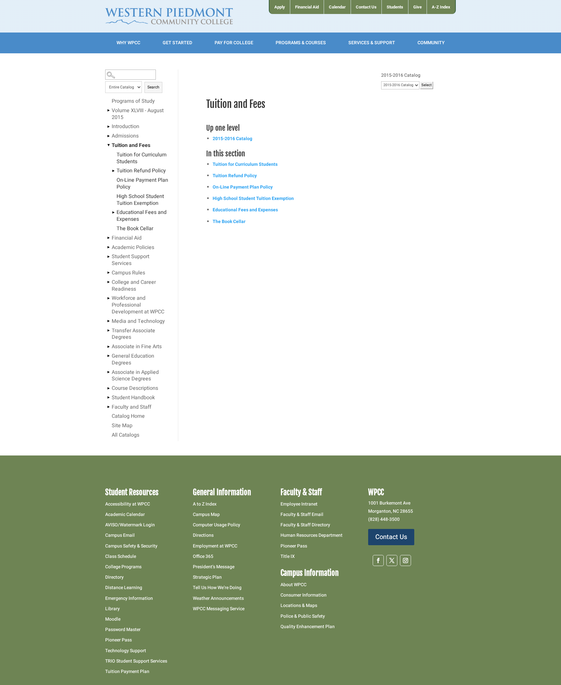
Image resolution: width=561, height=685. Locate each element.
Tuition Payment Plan (127, 671)
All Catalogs (125, 435)
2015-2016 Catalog (232, 138)
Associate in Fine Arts (137, 346)
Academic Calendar (125, 514)
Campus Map (206, 514)
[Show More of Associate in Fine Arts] (108, 346)
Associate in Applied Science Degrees (135, 376)
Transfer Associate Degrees (133, 334)
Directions (203, 535)
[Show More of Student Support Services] (108, 256)
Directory (114, 577)
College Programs (123, 566)
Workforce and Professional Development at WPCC (138, 305)
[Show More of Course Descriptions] (108, 388)
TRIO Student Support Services (136, 661)
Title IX (287, 556)
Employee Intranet (299, 504)
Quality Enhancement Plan (308, 626)
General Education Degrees (133, 360)
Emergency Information (129, 598)
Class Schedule (120, 556)
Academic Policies (133, 247)
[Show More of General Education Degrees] (108, 356)
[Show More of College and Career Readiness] (108, 282)
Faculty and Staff (131, 407)
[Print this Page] (444, 88)
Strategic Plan (207, 577)
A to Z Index (205, 504)
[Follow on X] (391, 560)
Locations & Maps (298, 605)
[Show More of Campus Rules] (108, 273)
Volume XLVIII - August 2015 (138, 114)
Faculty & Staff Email (301, 514)
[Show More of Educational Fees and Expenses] (113, 212)
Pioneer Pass (118, 640)
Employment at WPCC (215, 546)
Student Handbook (133, 398)
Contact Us (391, 537)
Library (112, 608)
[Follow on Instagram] (405, 560)
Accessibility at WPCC (127, 504)
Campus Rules (128, 273)
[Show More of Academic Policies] (108, 247)
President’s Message (213, 566)
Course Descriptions (135, 388)
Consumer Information (303, 595)
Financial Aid (127, 238)
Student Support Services (130, 260)
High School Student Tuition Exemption (140, 200)
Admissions (125, 136)
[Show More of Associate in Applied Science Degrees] (108, 372)
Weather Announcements (218, 598)
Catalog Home (128, 416)
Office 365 (203, 556)
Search (153, 87)
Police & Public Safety (302, 616)
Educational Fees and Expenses (142, 216)
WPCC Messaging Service (218, 608)
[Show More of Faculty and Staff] (108, 407)
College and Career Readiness (134, 286)
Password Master (123, 629)
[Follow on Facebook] (378, 560)
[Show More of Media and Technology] (108, 321)
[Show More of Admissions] (108, 136)
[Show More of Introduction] (108, 126)
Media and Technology (138, 321)
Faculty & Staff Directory (305, 524)
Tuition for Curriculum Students (142, 158)
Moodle (112, 619)
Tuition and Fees (131, 145)
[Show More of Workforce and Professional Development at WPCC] (108, 298)
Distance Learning (123, 587)
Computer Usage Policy (216, 524)
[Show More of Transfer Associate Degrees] (108, 330)
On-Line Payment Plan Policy (142, 184)
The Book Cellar (135, 228)
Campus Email (120, 535)
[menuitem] (279, 7)
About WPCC (293, 584)
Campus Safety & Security (131, 546)
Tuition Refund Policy (141, 171)
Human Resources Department (311, 535)
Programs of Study (133, 101)
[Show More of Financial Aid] (108, 238)
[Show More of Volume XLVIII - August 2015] (108, 110)
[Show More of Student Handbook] (108, 397)
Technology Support (125, 650)
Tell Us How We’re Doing (217, 587)
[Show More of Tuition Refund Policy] (113, 170)
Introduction (125, 126)
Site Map (122, 425)
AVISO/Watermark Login (130, 524)
